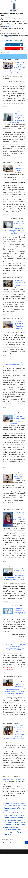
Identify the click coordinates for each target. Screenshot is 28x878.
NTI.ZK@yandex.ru (9, 37)
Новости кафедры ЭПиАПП (9, 218)
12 (23, 842)
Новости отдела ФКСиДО (8, 641)
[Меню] (4, 56)
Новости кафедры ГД (7, 566)
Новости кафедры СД (7, 723)
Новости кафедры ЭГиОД (8, 676)
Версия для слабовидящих (14, 1)
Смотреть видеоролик (9, 798)
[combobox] (9, 52)
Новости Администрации (8, 360)
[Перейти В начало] (3, 842)
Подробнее (5, 106)
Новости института (7, 59)
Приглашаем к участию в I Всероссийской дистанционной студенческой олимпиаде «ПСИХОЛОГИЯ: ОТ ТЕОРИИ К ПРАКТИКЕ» (13, 831)
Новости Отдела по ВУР (8, 111)
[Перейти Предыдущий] (7, 842)
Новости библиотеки (7, 776)
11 (19, 842)
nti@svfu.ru (7, 26)
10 (16, 842)
